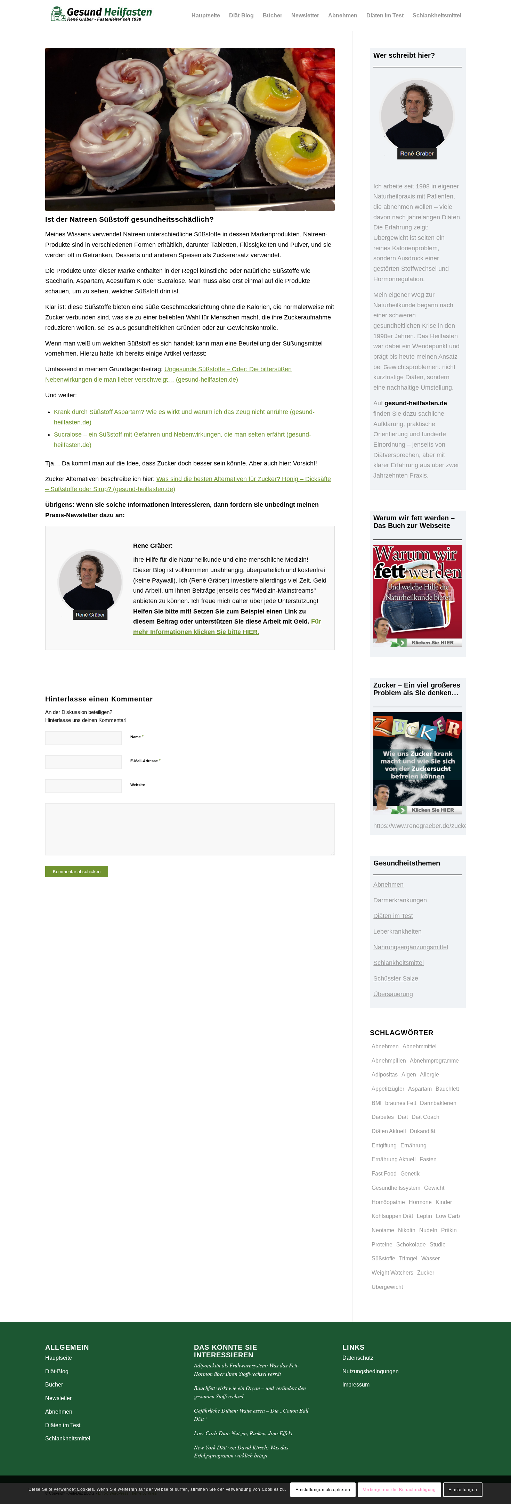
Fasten (428, 1159)
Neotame (383, 1230)
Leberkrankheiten (397, 931)
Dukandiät (422, 1131)
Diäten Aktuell (389, 1131)
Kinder (444, 1202)
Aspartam (420, 1089)
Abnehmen (388, 884)
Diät (403, 1117)
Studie (438, 1244)
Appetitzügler (388, 1089)
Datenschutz (357, 1358)
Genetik (410, 1174)
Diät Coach (425, 1117)
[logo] (102, 15)
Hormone (420, 1202)
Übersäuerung (393, 994)
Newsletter (58, 1398)
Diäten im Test (393, 915)
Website (137, 785)
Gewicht (434, 1188)
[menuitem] (206, 15)
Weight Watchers (392, 1273)
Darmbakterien (438, 1103)
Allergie (429, 1075)
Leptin (424, 1216)
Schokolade (411, 1244)
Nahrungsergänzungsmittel (410, 947)
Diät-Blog (56, 1371)
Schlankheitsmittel (398, 962)
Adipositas (385, 1075)
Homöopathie (388, 1202)
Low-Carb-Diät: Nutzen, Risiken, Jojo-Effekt (243, 1433)
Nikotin (406, 1230)
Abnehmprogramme (434, 1061)
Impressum (356, 1385)
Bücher (54, 1385)
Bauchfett (447, 1089)
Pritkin (449, 1230)
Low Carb (448, 1216)
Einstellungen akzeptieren (322, 1489)
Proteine (382, 1244)
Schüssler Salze (395, 978)
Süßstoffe (383, 1258)
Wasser (430, 1258)
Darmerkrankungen (400, 900)
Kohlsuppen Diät (392, 1216)
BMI (376, 1103)
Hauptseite (58, 1358)
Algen (409, 1075)
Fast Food (384, 1174)
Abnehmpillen (389, 1061)
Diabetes (383, 1117)
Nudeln (428, 1230)
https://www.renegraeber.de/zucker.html (428, 825)
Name (137, 736)
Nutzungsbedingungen (370, 1371)
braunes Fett (400, 1103)
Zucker (425, 1273)
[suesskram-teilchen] (190, 129)
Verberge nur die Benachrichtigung (399, 1489)
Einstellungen (462, 1489)
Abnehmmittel (420, 1046)
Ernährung (413, 1145)
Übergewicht (387, 1287)
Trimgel (408, 1258)
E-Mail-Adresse (145, 760)
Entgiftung (384, 1145)
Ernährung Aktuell (394, 1159)
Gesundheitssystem (396, 1188)
